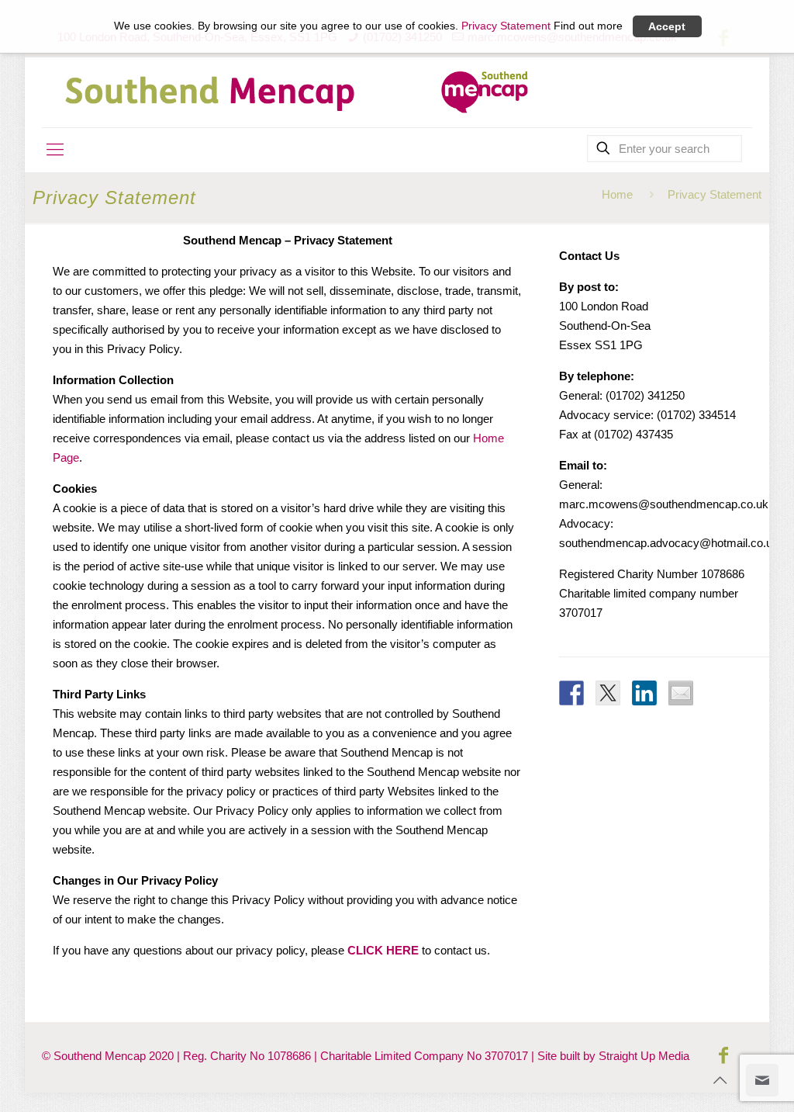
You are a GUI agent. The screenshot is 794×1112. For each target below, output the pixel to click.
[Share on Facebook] (571, 693)
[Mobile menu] (55, 150)
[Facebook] (723, 1054)
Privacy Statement (506, 26)
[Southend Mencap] (297, 92)
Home (617, 194)
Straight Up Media (644, 1055)
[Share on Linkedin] (644, 693)
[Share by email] (680, 693)
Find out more (588, 26)
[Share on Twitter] (608, 693)
